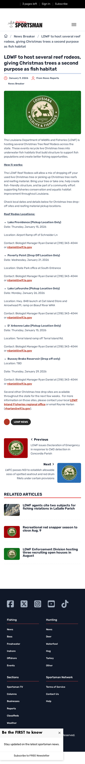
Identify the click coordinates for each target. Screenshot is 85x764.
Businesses (13, 701)
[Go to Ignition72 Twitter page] (24, 603)
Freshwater (13, 644)
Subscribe (61, 4)
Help (48, 701)
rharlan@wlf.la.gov (17, 408)
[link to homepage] (25, 24)
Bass (9, 637)
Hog (48, 651)
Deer (48, 637)
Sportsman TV (15, 687)
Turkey (50, 658)
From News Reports (47, 78)
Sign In (46, 4)
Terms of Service (55, 687)
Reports (11, 709)
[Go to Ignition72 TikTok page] (64, 603)
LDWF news (21, 422)
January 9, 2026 (18, 78)
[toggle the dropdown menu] (73, 25)
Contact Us (52, 694)
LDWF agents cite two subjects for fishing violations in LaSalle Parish (49, 507)
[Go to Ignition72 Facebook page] (10, 603)
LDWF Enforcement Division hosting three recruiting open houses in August (50, 552)
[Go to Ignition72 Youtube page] (51, 603)
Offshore (12, 658)
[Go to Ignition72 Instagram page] (37, 603)
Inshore (11, 651)
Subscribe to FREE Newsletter (31, 755)
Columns (12, 694)
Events (11, 666)
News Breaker (24, 36)
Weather (12, 723)
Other (49, 666)
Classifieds (13, 716)
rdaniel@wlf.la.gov (19, 247)
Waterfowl (52, 644)
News (10, 629)
